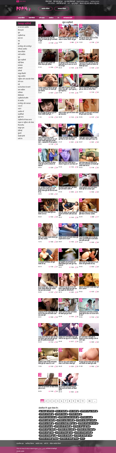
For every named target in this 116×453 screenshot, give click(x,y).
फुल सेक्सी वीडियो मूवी (69, 1)
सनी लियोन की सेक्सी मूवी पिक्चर (69, 439)
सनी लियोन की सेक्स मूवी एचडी (64, 433)
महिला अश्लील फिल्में (55, 443)
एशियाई (20, 130)
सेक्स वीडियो (21, 52)
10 (78, 401)
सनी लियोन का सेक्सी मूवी (46, 423)
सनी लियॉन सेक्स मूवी (61, 414)
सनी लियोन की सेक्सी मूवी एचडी (83, 436)
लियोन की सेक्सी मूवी (61, 411)
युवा (19, 33)
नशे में (19, 109)
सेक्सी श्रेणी (21, 136)
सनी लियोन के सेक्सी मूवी (51, 448)
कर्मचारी (20, 68)
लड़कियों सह (21, 35)
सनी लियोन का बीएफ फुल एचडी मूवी (86, 420)
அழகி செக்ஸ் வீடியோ (83, 1)
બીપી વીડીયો (51, 3)
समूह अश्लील (21, 76)
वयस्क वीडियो (21, 18)
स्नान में (20, 106)
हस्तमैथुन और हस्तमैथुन (25, 46)
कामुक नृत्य (21, 128)
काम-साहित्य (21, 90)
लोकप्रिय (51, 18)
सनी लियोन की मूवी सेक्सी (46, 433)
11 (83, 401)
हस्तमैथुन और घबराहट (24, 103)
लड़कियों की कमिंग (23, 98)
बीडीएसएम (21, 95)
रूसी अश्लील (21, 54)
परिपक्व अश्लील (22, 49)
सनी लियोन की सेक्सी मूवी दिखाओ (48, 439)
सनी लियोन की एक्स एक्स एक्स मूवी (88, 423)
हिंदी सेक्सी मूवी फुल (58, 1)
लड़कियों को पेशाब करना (25, 120)
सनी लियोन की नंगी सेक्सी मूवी (63, 426)
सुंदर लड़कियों (22, 60)
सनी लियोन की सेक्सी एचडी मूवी (83, 433)
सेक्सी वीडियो (32, 18)
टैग (58, 18)
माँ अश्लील (21, 101)
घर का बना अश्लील (23, 27)
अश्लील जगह (39, 443)
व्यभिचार (20, 92)
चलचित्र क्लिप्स (29, 443)
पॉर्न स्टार (20, 81)
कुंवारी (19, 133)
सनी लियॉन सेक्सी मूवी (75, 414)
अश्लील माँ (21, 111)
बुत (19, 43)
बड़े (19, 84)
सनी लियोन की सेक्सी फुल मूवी (47, 436)
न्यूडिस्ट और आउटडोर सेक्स (26, 79)
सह (19, 41)
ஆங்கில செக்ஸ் (95, 1)
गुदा (19, 57)
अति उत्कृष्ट (42, 18)
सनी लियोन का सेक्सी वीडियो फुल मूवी (65, 423)
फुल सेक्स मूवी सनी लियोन (46, 411)
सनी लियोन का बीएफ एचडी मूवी (65, 420)
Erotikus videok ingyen (31, 448)
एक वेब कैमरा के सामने (24, 87)
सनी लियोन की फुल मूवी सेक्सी (81, 426)
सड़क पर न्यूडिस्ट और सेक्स (26, 122)
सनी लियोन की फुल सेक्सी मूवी (47, 429)
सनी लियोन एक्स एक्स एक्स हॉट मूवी (69, 417)
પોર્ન (69, 3)
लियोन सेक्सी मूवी (74, 411)
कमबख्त (20, 65)
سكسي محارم (42, 448)
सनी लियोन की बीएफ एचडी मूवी (66, 429)
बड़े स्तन (20, 38)
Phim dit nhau (21, 448)
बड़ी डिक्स (21, 62)
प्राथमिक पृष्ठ (20, 443)
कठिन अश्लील (21, 451)
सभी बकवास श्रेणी (67, 18)
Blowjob (21, 30)
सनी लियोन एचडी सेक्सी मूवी (47, 420)
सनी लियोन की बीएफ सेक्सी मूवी (86, 429)
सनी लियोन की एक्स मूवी (46, 426)
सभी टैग (20, 139)
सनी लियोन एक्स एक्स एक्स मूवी (48, 417)
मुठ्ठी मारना (20, 117)
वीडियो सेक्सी (48, 1)
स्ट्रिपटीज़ (21, 125)
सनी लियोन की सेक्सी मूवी (65, 436)
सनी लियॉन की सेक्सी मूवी (46, 414)
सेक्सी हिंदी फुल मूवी (61, 3)
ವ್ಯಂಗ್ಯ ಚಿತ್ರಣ (75, 3)
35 (89, 401)
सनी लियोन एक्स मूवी (86, 417)
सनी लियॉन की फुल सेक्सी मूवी (89, 411)
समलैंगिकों (21, 114)
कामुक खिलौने (22, 73)
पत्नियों (20, 71)
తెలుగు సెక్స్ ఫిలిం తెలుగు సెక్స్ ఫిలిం (89, 3)
